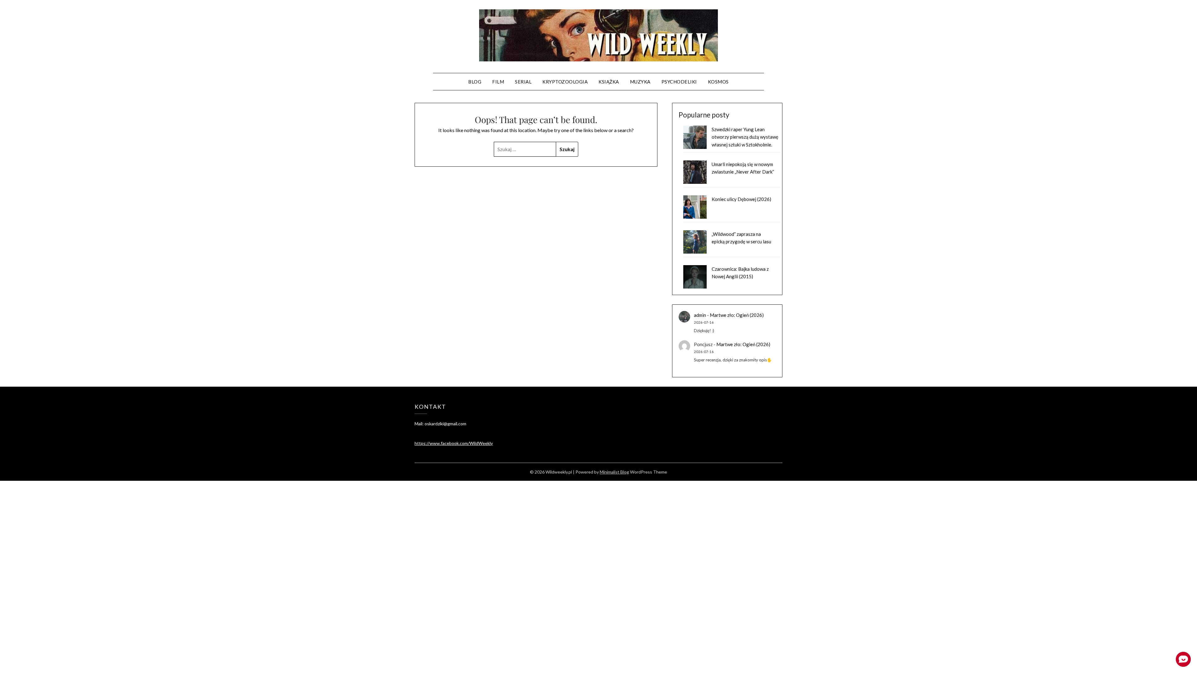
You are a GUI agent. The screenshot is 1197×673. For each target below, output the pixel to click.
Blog (474, 81)
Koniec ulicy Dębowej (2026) (741, 199)
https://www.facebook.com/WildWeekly (454, 443)
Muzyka (640, 81)
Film (498, 81)
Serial (523, 81)
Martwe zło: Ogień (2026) (737, 315)
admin (700, 315)
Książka (608, 81)
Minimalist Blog (614, 472)
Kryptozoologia (565, 81)
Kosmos (718, 81)
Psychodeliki (679, 81)
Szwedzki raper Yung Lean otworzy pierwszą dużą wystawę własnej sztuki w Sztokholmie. (745, 136)
